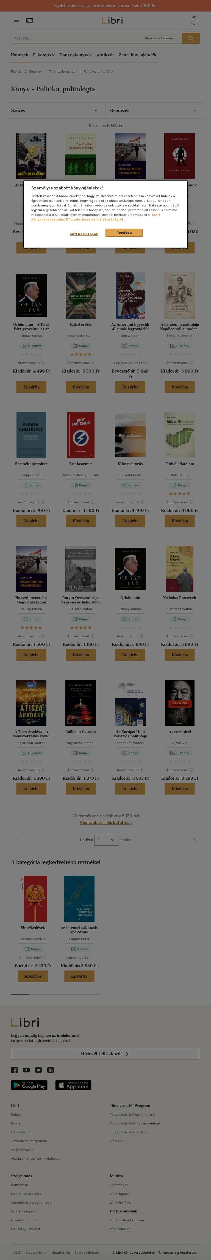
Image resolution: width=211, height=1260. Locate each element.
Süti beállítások (84, 234)
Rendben (124, 233)
